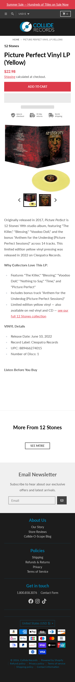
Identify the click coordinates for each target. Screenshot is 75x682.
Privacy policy (36, 663)
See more (37, 445)
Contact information (48, 666)
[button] (37, 98)
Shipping (9, 77)
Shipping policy (24, 666)
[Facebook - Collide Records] (30, 601)
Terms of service (56, 663)
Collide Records (29, 660)
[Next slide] (55, 200)
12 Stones (11, 46)
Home (15, 39)
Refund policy (17, 663)
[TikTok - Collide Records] (44, 601)
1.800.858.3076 (27, 592)
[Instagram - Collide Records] (37, 601)
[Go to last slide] (19, 200)
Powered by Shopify (52, 660)
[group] (30, 200)
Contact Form (49, 592)
